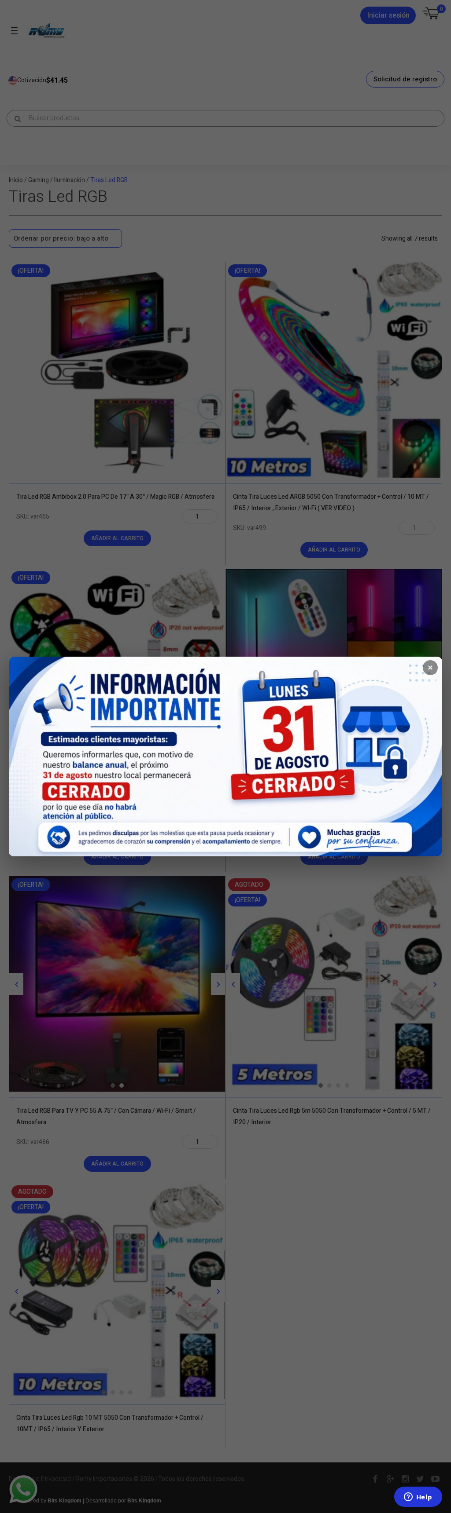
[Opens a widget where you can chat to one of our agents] (418, 1498)
